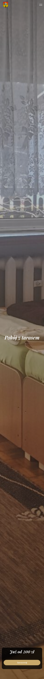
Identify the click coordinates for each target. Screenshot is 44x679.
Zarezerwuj (22, 662)
